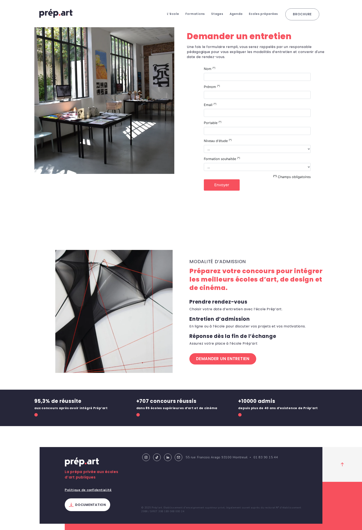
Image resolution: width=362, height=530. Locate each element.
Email (178, 457)
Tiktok (156, 457)
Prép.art (82, 463)
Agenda (236, 14)
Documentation (90, 505)
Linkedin (167, 457)
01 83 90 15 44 (265, 457)
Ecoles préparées (263, 14)
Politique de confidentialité (88, 490)
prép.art (56, 13)
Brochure (302, 14)
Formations (195, 14)
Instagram (146, 457)
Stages (217, 14)
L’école (173, 14)
